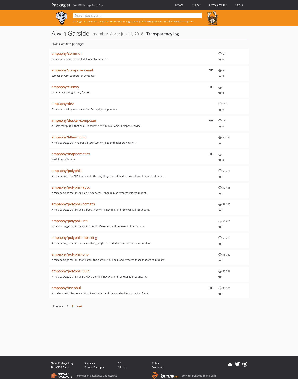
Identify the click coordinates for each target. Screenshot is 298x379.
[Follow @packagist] (237, 364)
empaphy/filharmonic (69, 137)
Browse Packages (94, 367)
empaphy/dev (63, 103)
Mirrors (122, 367)
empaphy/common (67, 53)
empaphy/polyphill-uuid (71, 271)
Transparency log (162, 34)
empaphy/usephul (66, 287)
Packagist (61, 5)
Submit (196, 5)
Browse (179, 5)
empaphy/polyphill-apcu (71, 187)
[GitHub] (244, 364)
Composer (104, 21)
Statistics (89, 363)
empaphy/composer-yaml (72, 70)
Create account (217, 5)
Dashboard (158, 367)
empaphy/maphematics (71, 154)
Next (79, 306)
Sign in (239, 5)
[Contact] (229, 364)
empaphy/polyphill (66, 170)
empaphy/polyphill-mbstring (74, 237)
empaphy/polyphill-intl (70, 220)
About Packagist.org (62, 363)
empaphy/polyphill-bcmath (73, 204)
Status (155, 363)
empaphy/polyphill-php (70, 254)
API (120, 363)
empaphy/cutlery (65, 87)
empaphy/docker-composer (74, 120)
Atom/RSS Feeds (60, 367)
